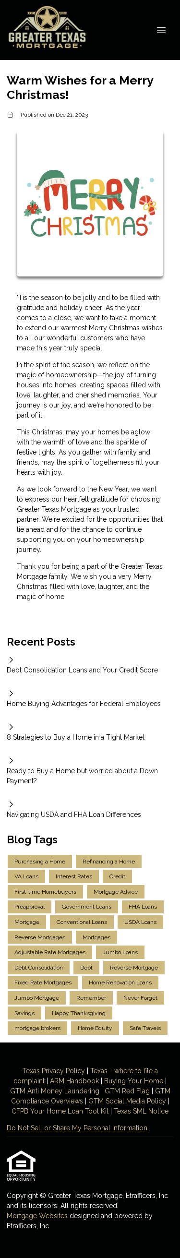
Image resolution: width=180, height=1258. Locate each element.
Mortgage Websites (38, 1216)
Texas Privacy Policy (54, 1071)
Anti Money (44, 1091)
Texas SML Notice (141, 1111)
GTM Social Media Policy (127, 1101)
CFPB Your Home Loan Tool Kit (60, 1111)
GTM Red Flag (127, 1091)
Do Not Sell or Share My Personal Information (77, 1128)
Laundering (80, 1091)
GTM (18, 1091)
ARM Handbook (74, 1081)
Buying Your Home (133, 1081)
